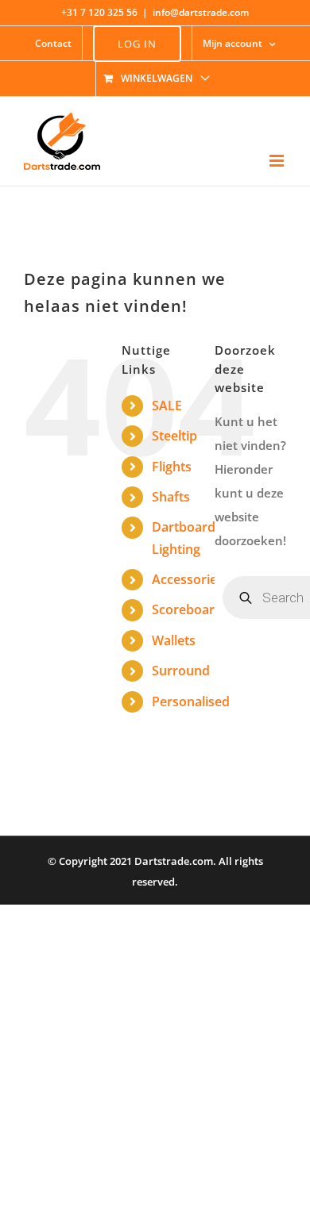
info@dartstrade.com (201, 12)
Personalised (191, 701)
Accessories (187, 579)
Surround (181, 670)
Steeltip (174, 435)
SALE (167, 405)
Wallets (174, 640)
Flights (172, 466)
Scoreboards (190, 609)
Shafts (171, 496)
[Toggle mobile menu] (277, 160)
